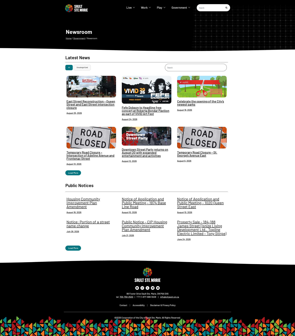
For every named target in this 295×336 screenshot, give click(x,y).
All (69, 67)
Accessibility (139, 305)
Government (179, 7)
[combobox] (213, 7)
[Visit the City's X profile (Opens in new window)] (147, 288)
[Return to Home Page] (84, 8)
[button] (73, 172)
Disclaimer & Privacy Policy (163, 305)
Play (159, 7)
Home (68, 38)
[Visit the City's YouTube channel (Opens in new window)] (158, 288)
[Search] (226, 7)
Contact (123, 305)
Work (144, 7)
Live (129, 7)
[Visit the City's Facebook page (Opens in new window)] (137, 288)
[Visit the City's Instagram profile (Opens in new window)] (142, 288)
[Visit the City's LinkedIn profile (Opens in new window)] (153, 288)
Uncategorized (82, 67)
